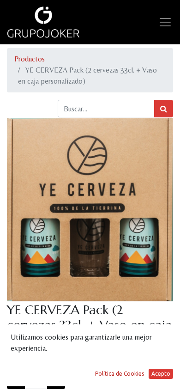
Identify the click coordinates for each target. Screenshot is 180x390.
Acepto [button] (160, 374)
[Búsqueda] (163, 108)
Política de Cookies (119, 374)
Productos (29, 59)
